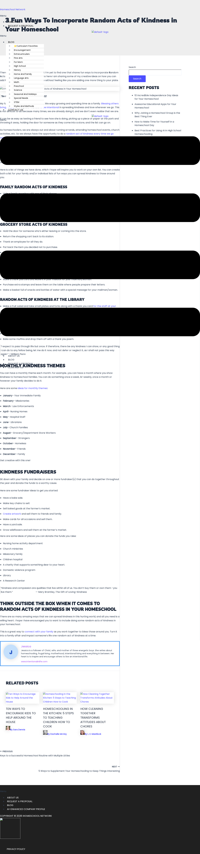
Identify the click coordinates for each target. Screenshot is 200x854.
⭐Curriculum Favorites (26, 45)
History (17, 69)
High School (20, 66)
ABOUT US (13, 797)
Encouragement (22, 50)
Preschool (19, 86)
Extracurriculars (22, 54)
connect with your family (39, 631)
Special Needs (21, 98)
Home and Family (23, 74)
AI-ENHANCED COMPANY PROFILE (26, 809)
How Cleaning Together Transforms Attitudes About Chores (93, 717)
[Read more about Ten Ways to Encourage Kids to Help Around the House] (22, 701)
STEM (16, 102)
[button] (100, 16)
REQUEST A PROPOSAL (20, 26)
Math (16, 82)
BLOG (11, 42)
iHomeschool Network (12, 9)
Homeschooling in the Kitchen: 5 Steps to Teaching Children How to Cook (58, 717)
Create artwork (12, 513)
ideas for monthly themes (32, 388)
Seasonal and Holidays (25, 94)
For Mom (18, 62)
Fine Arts (18, 57)
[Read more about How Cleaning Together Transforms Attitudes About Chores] (97, 701)
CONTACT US (15, 110)
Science (18, 90)
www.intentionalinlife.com (34, 661)
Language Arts (21, 78)
